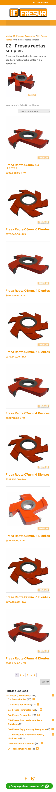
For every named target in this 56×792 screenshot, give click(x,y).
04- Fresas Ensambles (19, 715)
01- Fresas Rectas (17, 699)
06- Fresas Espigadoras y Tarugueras (27, 729)
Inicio (8, 36)
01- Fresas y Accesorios (24, 36)
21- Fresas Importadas (19, 749)
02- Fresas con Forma (19, 704)
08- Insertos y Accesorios (21, 743)
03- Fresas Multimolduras (21, 710)
